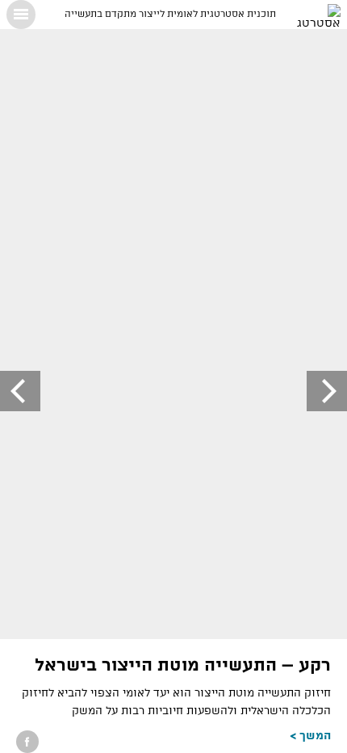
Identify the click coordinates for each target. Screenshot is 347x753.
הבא (20, 391)
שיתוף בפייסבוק (27, 741)
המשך (315, 736)
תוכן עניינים (21, 14)
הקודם (327, 391)
